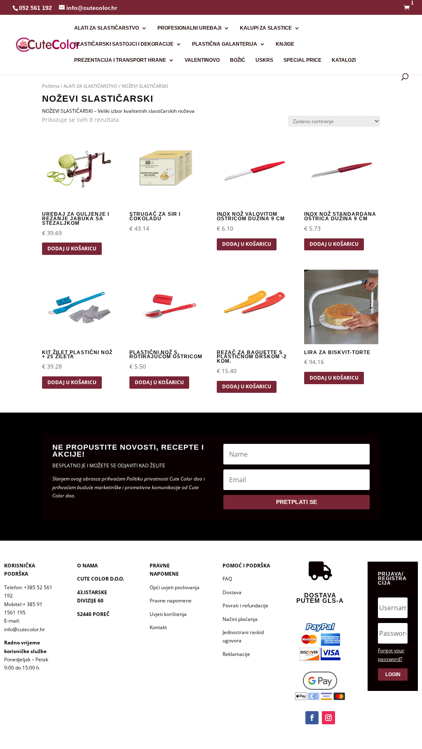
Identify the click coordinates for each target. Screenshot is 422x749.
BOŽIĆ (237, 60)
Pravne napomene (171, 600)
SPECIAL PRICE (302, 60)
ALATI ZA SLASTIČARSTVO (106, 28)
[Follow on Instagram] (328, 717)
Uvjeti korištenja (168, 614)
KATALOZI (344, 60)
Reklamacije (236, 654)
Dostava (232, 592)
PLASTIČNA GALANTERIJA (224, 44)
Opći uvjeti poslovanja (174, 587)
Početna (50, 86)
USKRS (264, 60)
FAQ (227, 578)
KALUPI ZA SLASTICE (266, 28)
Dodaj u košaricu (71, 248)
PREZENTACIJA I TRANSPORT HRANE (120, 60)
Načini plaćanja (240, 619)
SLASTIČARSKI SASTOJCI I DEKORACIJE (123, 44)
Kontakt (158, 627)
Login (393, 674)
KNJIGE (285, 44)
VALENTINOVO (202, 60)
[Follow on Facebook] (312, 717)
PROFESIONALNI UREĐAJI (189, 28)
